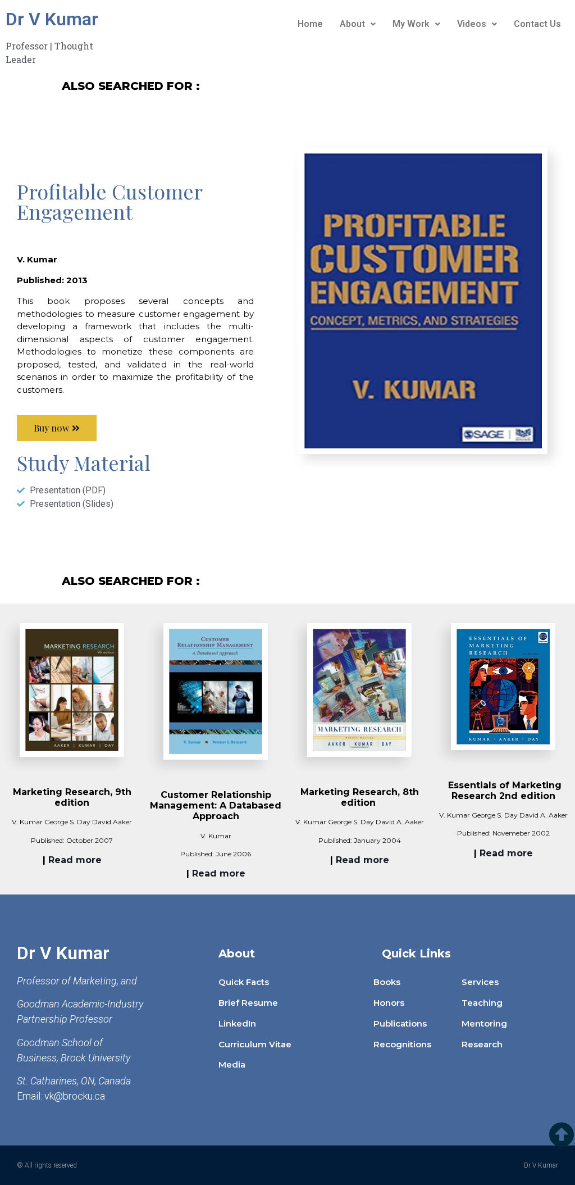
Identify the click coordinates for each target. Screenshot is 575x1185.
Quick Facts (243, 982)
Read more (75, 860)
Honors (388, 1002)
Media (231, 1064)
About (352, 24)
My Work (411, 24)
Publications (400, 1023)
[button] (57, 428)
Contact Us (537, 24)
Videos (471, 24)
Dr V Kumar (52, 19)
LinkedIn (237, 1023)
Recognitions (402, 1044)
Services (480, 982)
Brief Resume (248, 1002)
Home (310, 24)
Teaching (482, 1002)
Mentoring (484, 1023)
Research (482, 1044)
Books (386, 982)
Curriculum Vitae (254, 1044)
